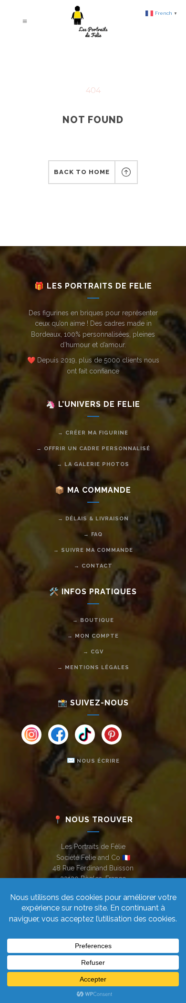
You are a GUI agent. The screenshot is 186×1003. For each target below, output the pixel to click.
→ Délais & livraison (93, 519)
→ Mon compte (93, 636)
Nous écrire (98, 761)
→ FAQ (93, 534)
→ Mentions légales (93, 667)
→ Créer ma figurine (93, 433)
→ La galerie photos (93, 464)
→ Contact (93, 566)
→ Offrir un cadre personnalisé (93, 448)
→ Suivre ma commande (93, 550)
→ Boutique (93, 620)
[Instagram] (31, 734)
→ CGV (93, 652)
